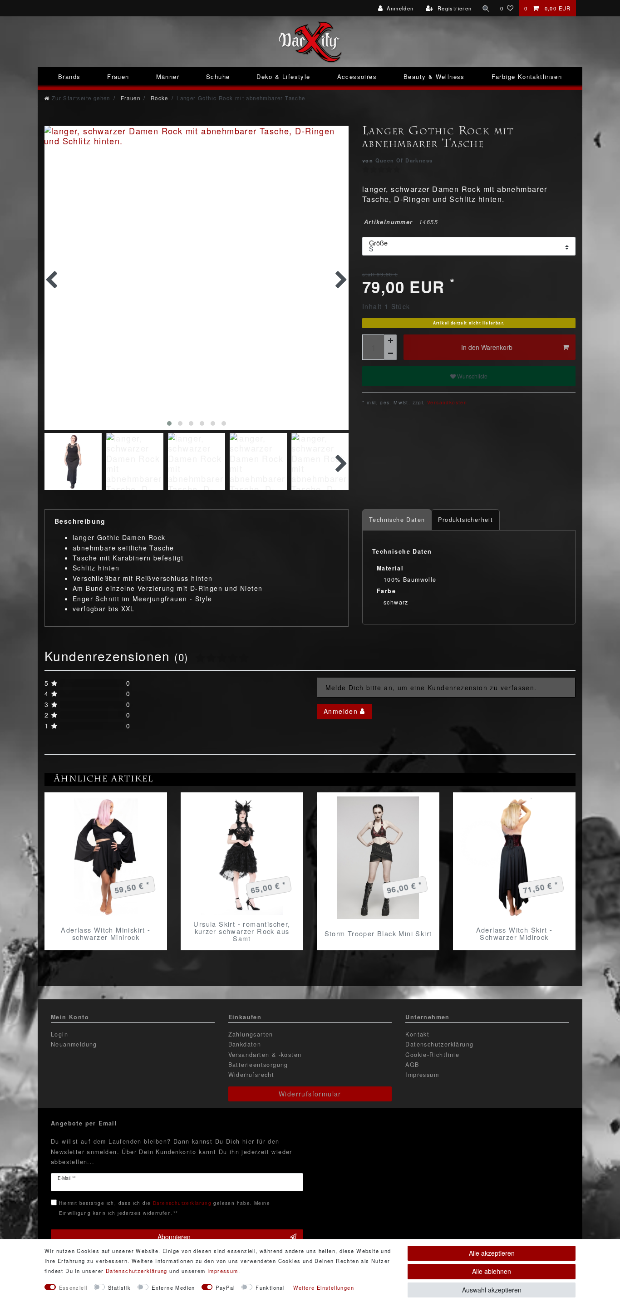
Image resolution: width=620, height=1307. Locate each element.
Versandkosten (446, 402)
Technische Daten (397, 520)
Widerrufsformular (310, 1093)
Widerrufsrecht (251, 1075)
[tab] (397, 520)
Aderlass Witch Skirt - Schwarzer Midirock (514, 933)
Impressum (422, 1075)
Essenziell (73, 1287)
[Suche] (486, 8)
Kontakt (417, 1034)
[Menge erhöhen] (390, 340)
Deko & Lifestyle (283, 76)
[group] (105, 857)
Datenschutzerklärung (439, 1044)
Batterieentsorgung (258, 1065)
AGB (412, 1065)
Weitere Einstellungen (323, 1287)
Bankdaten (244, 1044)
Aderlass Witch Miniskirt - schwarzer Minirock (105, 933)
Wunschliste (471, 376)
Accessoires (357, 76)
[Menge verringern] (390, 353)
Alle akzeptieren (492, 1253)
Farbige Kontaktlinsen (527, 76)
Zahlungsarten (250, 1034)
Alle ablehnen (491, 1271)
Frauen (118, 76)
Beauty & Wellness (434, 76)
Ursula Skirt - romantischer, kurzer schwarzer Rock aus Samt (241, 931)
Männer (167, 76)
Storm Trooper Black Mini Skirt (378, 933)
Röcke (158, 98)
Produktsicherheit (465, 520)
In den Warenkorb (486, 347)
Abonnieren (174, 1236)
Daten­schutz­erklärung (136, 1270)
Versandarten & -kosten (265, 1055)
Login (59, 1034)
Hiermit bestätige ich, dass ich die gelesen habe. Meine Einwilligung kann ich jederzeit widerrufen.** (164, 1207)
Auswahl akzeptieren (492, 1289)
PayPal (225, 1287)
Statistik (119, 1287)
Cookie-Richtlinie (432, 1055)
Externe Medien (173, 1287)
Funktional (270, 1287)
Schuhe (218, 76)
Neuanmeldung (74, 1044)
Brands (69, 76)
